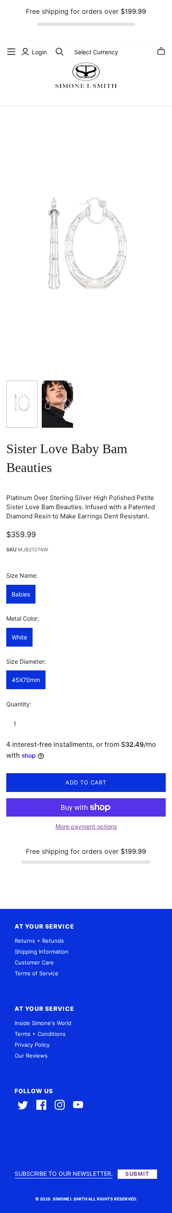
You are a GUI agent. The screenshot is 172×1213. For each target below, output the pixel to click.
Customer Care (34, 962)
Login (39, 52)
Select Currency (96, 52)
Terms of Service (36, 973)
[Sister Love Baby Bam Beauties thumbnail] (22, 404)
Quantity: (18, 704)
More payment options (86, 826)
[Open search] (60, 52)
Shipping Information (41, 951)
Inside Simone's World (43, 1023)
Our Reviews (31, 1055)
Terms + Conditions (40, 1033)
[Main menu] (11, 52)
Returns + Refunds (39, 940)
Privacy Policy (32, 1044)
